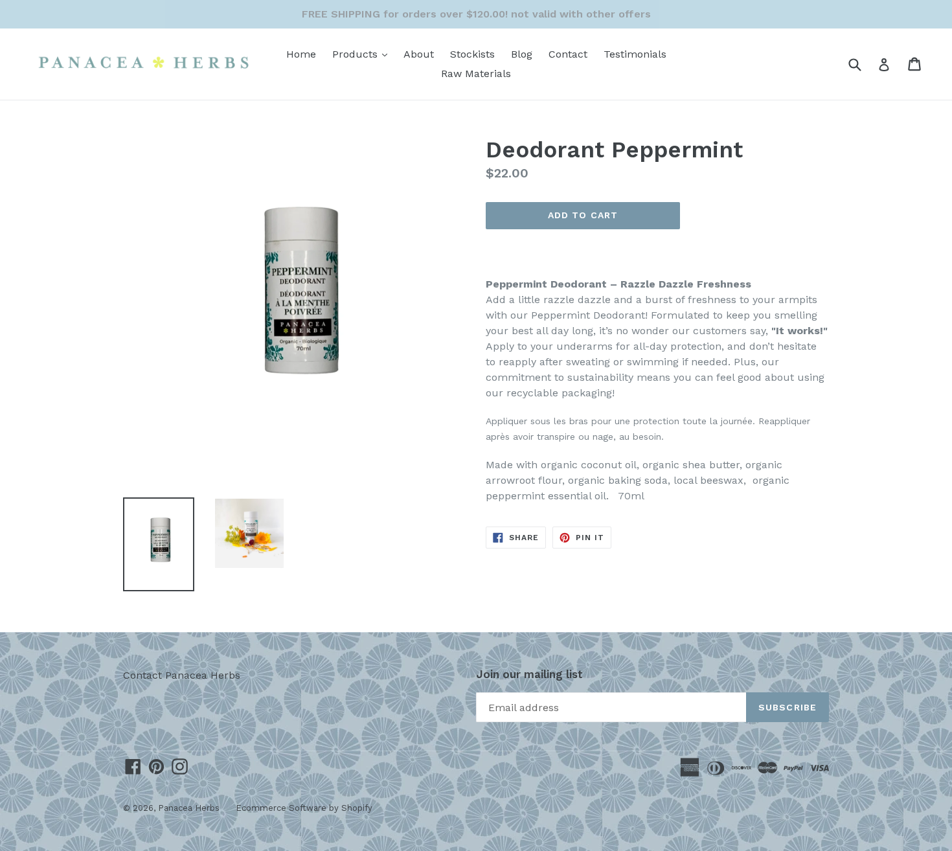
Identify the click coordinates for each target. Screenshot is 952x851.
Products (363, 53)
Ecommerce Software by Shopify (304, 808)
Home (301, 54)
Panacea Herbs (189, 808)
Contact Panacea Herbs (181, 675)
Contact (568, 54)
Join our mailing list (529, 674)
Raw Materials (476, 73)
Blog (521, 54)
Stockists (472, 54)
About (418, 54)
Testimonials (635, 54)
